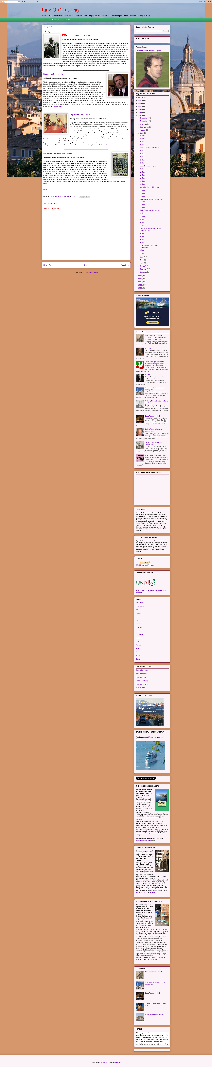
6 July (142, 233)
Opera (138, 641)
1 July (142, 253)
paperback (139, 840)
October (143, 124)
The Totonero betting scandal (155, 455)
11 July (142, 213)
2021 (140, 112)
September (144, 127)
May (142, 260)
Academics (140, 602)
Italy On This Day (61, 9)
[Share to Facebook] (87, 197)
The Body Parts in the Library (145, 957)
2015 (140, 288)
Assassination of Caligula (154, 335)
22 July (142, 169)
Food (138, 624)
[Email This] (80, 197)
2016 (140, 285)
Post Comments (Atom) (90, 272)
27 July (142, 151)
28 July (142, 145)
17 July (142, 184)
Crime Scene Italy (142, 681)
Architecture (140, 606)
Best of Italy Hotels (142, 684)
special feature (148, 737)
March (142, 266)
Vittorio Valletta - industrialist (78, 35)
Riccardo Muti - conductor (53, 74)
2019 (140, 276)
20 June (148, 348)
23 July (142, 163)
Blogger (118, 1062)
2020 (140, 115)
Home (46, 20)
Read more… (102, 66)
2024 (140, 103)
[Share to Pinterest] (89, 197)
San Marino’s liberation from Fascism (57, 153)
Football (139, 627)
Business (139, 613)
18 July (142, 181)
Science (138, 655)
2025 (140, 100)
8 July (142, 222)
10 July (142, 216)
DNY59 (105, 1062)
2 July (142, 250)
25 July (142, 157)
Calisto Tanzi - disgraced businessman (153, 430)
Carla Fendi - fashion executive (151, 210)
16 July (142, 190)
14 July (142, 196)
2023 (140, 106)
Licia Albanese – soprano (148, 166)
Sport (138, 659)
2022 (140, 109)
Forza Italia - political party (154, 361)
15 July (142, 193)
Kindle (148, 840)
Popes (138, 648)
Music (138, 638)
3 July (142, 242)
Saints (138, 652)
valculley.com (140, 688)
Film (137, 620)
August (143, 130)
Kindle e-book (141, 892)
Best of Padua (141, 677)
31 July (142, 136)
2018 (140, 279)
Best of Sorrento (141, 673)
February (143, 269)
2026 (140, 97)
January (143, 272)
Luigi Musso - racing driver (80, 115)
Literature (139, 634)
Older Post (125, 265)
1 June (147, 375)
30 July (142, 139)
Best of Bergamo (142, 670)
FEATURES (68, 20)
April (142, 263)
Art (137, 610)
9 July (142, 219)
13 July (142, 204)
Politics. (138, 645)
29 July (142, 142)
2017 (140, 282)
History (138, 631)
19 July (142, 178)
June (142, 257)
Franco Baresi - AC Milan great (148, 51)
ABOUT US (56, 20)
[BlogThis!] (82, 197)
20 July (142, 175)
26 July (142, 154)
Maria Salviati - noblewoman (150, 187)
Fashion (139, 617)
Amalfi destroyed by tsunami (155, 1014)
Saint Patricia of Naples (153, 416)
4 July (142, 239)
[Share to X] (84, 197)
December (144, 118)
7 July (142, 225)
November (144, 121)
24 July (142, 160)
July (141, 133)
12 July (142, 207)
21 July (142, 172)
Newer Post (48, 265)
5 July (142, 236)
